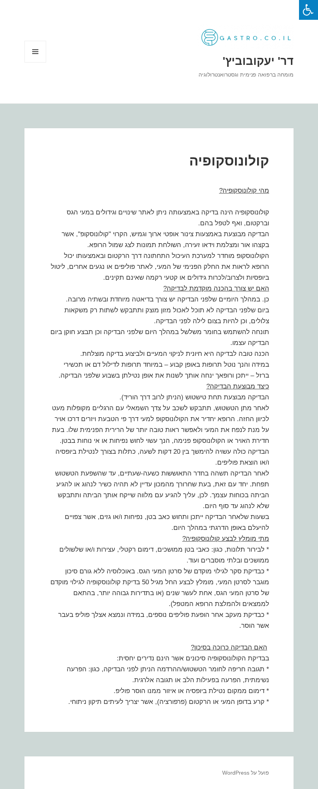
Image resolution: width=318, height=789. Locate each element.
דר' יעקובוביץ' (258, 61)
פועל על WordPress (245, 773)
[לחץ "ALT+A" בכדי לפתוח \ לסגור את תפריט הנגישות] (308, 10)
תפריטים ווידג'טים (35, 62)
